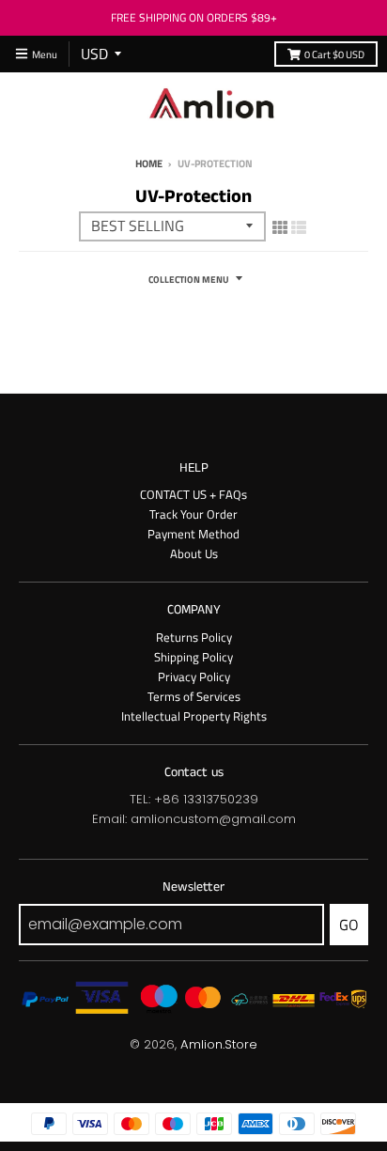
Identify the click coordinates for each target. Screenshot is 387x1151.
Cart (334, 54)
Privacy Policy (194, 676)
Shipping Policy (193, 656)
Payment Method (193, 533)
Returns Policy (194, 637)
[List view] (298, 227)
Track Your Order (193, 514)
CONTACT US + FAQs (193, 494)
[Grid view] (279, 227)
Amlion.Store (218, 1044)
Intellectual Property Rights (194, 716)
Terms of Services (193, 696)
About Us (194, 553)
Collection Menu (188, 279)
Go (349, 924)
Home (149, 163)
